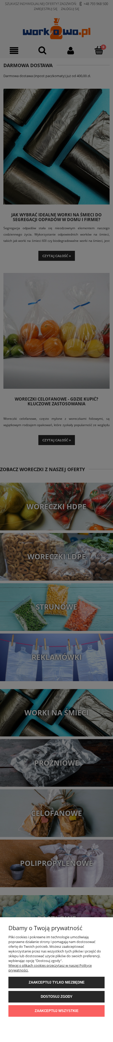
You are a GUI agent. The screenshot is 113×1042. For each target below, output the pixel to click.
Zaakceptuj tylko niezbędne (57, 982)
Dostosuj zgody (57, 997)
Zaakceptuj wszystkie (57, 1011)
